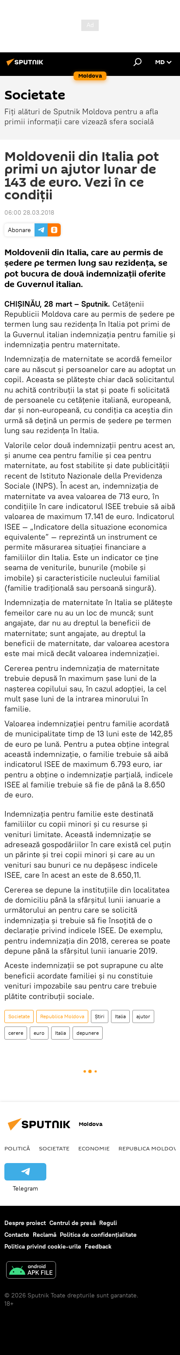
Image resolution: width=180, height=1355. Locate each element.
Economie (94, 1148)
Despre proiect (25, 1223)
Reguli (108, 1223)
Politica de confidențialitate (98, 1235)
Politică (17, 1148)
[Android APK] (31, 1271)
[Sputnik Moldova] (26, 65)
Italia (120, 1016)
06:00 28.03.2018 (29, 212)
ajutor (143, 1016)
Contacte (16, 1235)
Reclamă (44, 1235)
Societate (19, 1016)
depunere (87, 1033)
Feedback (98, 1246)
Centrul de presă (72, 1223)
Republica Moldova (62, 1016)
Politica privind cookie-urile (42, 1246)
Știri (99, 1016)
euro (39, 1033)
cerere (15, 1033)
